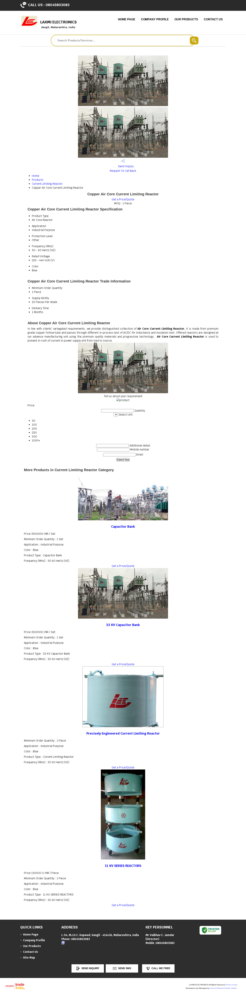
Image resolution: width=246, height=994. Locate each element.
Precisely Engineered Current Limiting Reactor (123, 733)
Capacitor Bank (123, 526)
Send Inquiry (125, 166)
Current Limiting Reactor (47, 183)
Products (37, 179)
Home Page (126, 19)
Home (35, 176)
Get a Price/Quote (123, 199)
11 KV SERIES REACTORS (123, 866)
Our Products (186, 19)
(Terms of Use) (231, 985)
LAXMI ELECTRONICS (58, 24)
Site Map (29, 957)
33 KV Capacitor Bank (123, 625)
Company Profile (155, 19)
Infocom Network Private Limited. (223, 988)
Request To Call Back (123, 170)
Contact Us (213, 19)
